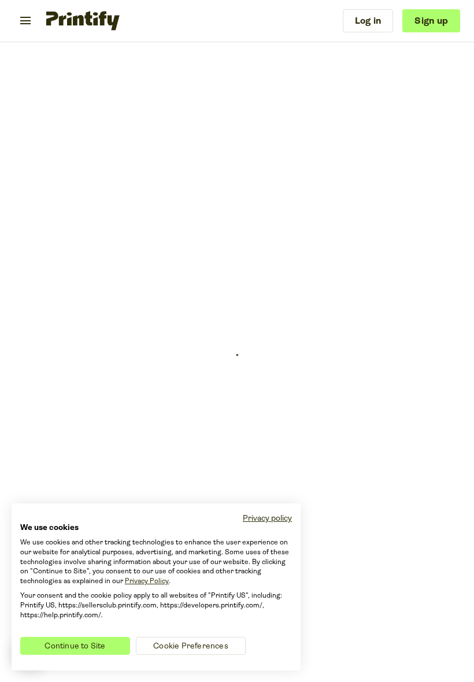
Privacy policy (267, 517)
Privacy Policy (147, 581)
